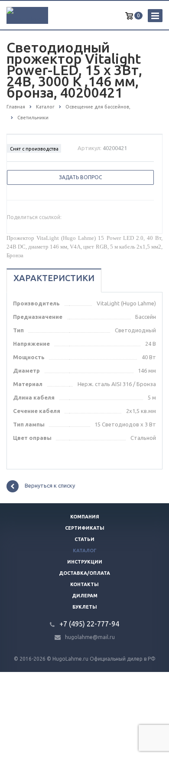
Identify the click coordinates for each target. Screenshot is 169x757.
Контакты (84, 584)
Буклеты (84, 607)
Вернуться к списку (50, 486)
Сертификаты (84, 528)
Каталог (85, 550)
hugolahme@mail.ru (90, 637)
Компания (84, 516)
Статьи (84, 539)
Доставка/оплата (84, 573)
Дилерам (85, 595)
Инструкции (84, 561)
